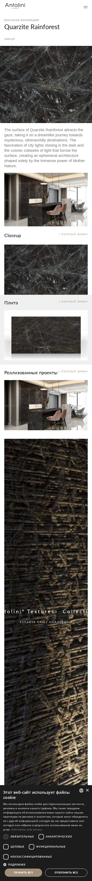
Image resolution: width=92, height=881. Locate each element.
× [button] (87, 790)
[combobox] (81, 790)
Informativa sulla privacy (26, 829)
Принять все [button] (23, 872)
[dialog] (46, 833)
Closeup (12, 235)
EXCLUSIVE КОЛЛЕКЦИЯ (21, 20)
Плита (11, 302)
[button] (46, 864)
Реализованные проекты (31, 372)
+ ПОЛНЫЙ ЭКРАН (73, 234)
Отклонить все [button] (66, 872)
